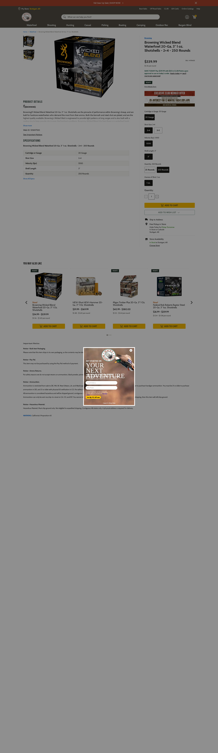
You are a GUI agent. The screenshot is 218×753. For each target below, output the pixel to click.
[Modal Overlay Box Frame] (109, 376)
